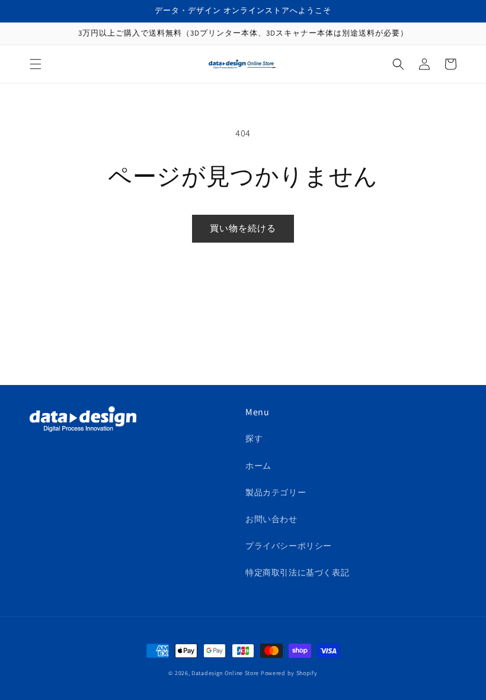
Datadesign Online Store (225, 673)
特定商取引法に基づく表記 (297, 572)
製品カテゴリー (275, 492)
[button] (36, 64)
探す (254, 438)
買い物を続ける (243, 228)
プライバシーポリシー (288, 545)
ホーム (258, 465)
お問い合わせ (271, 519)
